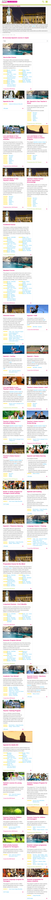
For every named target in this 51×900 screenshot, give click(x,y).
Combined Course (9, 224)
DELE (6, 566)
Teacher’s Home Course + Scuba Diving (35, 422)
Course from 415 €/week (33, 370)
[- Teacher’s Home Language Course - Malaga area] (13, 414)
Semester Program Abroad (12, 640)
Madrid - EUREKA (11, 80)
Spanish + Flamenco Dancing (13, 526)
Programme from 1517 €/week (34, 162)
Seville (34, 119)
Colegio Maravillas (37, 895)
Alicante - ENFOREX (11, 70)
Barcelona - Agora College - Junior (40, 854)
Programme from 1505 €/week (34, 208)
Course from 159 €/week (9, 663)
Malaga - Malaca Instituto (14, 338)
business (29, 685)
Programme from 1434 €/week (10, 407)
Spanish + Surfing (9, 356)
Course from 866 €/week (9, 858)
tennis (33, 362)
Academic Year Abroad (11, 676)
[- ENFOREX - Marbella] (37, 308)
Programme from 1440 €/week (10, 166)
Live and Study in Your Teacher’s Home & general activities (12, 137)
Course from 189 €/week (9, 624)
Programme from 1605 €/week (34, 443)
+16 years (29, 476)
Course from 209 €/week (9, 303)
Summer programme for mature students (35, 880)
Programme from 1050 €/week (34, 866)
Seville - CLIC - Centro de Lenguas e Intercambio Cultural (27, 78)
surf (4, 368)
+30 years (5, 108)
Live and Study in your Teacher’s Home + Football (12, 388)
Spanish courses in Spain (40, 142)
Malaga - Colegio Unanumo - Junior (40, 829)
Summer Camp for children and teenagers (36, 818)
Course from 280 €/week (9, 343)
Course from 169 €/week (9, 698)
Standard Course (9, 270)
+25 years (29, 696)
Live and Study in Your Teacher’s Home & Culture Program (36, 137)
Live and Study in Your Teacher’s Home (10, 179)
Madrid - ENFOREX (11, 82)
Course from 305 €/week (9, 374)
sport (28, 324)
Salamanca (35, 118)
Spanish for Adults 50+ (10, 745)
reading (44, 464)
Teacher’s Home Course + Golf (37, 387)
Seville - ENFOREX (26, 80)
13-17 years (6, 504)
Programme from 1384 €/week (34, 123)
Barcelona (35, 112)
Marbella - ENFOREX (26, 72)
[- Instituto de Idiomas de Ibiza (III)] (13, 94)
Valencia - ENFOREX (26, 82)
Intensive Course (9, 315)
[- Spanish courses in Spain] (17, 49)
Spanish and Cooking (34, 491)
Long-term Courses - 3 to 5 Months (15, 604)
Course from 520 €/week (33, 329)
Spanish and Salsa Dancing (36, 456)
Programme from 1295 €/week (10, 831)
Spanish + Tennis (33, 356)
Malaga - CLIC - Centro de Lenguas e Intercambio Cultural (11, 85)
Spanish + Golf (32, 315)
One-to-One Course (9, 57)
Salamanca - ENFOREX (14, 690)
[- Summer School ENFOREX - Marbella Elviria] (37, 776)
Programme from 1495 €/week (10, 443)
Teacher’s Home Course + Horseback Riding (11, 422)
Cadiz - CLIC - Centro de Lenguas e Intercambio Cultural (11, 75)
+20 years (5, 729)
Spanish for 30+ (8, 101)
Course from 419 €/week (9, 254)
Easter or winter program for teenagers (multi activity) (12, 492)
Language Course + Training (36, 526)
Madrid (34, 115)
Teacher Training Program (12, 710)
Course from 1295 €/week (33, 804)
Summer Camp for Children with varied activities (12, 818)
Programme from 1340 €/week (10, 207)
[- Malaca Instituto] (37, 449)
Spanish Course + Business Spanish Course (36, 677)
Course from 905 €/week (9, 798)
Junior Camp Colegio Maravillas (15, 501)
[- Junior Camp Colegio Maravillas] (13, 484)
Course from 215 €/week (9, 770)
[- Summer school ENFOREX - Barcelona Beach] (13, 810)
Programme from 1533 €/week (34, 408)
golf (44, 319)
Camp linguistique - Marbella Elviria (40, 856)
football (19, 395)
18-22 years (30, 898)
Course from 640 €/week (9, 588)
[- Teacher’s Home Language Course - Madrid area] (13, 380)
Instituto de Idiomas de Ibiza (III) (15, 104)
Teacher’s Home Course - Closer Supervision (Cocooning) (35, 180)
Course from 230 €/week (9, 88)
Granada (35, 114)
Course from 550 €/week (33, 548)
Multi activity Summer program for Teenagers (11, 845)
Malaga (34, 116)
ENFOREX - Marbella (37, 326)
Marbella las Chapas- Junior (39, 857)
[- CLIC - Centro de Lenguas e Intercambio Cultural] (13, 349)
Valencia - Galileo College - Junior (40, 864)
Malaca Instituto (36, 473)
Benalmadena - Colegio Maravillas (40, 509)
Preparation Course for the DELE (14, 564)
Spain (33, 26)
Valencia (34, 120)
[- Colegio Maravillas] (37, 872)
